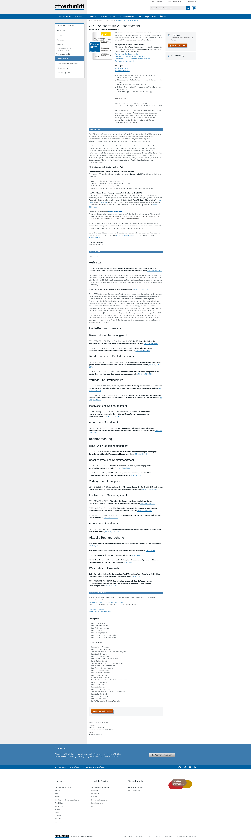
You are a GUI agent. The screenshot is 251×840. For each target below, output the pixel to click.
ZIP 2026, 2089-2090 (151, 343)
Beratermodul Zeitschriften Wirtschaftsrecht (130, 56)
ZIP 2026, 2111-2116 (147, 503)
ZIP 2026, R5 (135, 555)
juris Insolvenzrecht (121, 68)
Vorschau (94, 797)
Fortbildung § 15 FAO (63, 73)
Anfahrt (57, 794)
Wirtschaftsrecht (108, 20)
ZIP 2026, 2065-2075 (154, 271)
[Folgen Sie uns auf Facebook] (179, 767)
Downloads (95, 794)
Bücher (112, 16)
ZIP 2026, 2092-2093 (145, 374)
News (154, 16)
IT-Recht (59, 35)
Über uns (163, 16)
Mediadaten (59, 806)
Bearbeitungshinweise (96, 609)
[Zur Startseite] (90, 20)
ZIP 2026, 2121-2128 (112, 532)
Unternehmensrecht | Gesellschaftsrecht (63, 49)
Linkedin (58, 816)
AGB (149, 836)
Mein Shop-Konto (157, 2)
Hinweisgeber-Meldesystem (186, 836)
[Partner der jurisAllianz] (180, 784)
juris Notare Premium (122, 70)
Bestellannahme (97, 803)
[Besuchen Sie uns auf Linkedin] (194, 767)
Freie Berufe (60, 30)
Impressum (128, 836)
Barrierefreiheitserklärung (164, 836)
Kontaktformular (94, 238)
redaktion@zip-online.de (97, 602)
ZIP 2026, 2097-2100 (142, 454)
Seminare (103, 16)
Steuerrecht (60, 40)
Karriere (57, 797)
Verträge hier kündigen (135, 787)
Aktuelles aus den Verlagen (100, 787)
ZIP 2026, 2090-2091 (143, 350)
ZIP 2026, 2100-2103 (122, 468)
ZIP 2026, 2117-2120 (144, 510)
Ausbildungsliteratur (126, 16)
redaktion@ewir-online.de (118, 602)
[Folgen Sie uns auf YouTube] (189, 767)
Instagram (58, 822)
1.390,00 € (182, 37)
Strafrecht (59, 45)
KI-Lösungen (78, 16)
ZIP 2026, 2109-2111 (149, 489)
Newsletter (95, 790)
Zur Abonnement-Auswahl (162, 755)
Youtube (58, 819)
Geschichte (59, 803)
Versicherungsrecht (63, 54)
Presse (57, 790)
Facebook (58, 812)
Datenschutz (140, 836)
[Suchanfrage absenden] (188, 8)
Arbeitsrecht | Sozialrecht (65, 26)
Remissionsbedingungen (99, 800)
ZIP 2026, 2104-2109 (137, 475)
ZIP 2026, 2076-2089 (140, 289)
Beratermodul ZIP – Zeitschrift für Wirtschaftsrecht (132, 59)
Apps (140, 16)
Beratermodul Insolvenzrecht (125, 61)
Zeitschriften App (62, 68)
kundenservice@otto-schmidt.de (127, 235)
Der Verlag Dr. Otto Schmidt (64, 787)
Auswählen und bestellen (102, 711)
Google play (103, 202)
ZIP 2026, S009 (111, 586)
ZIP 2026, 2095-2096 (112, 416)
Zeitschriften (91, 16)
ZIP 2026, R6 (136, 576)
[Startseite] (62, 837)
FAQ (92, 806)
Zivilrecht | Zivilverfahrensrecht (67, 63)
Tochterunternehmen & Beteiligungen (67, 800)
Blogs (147, 16)
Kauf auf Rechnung (177, 56)
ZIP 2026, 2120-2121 (111, 518)
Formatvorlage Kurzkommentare (100, 612)
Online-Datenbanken (63, 16)
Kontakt (57, 809)
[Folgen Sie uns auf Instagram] (184, 767)
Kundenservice (191, 2)
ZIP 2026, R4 (93, 546)
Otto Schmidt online (174, 2)
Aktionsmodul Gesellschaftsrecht (126, 54)
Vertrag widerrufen (134, 790)
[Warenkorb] (194, 8)
